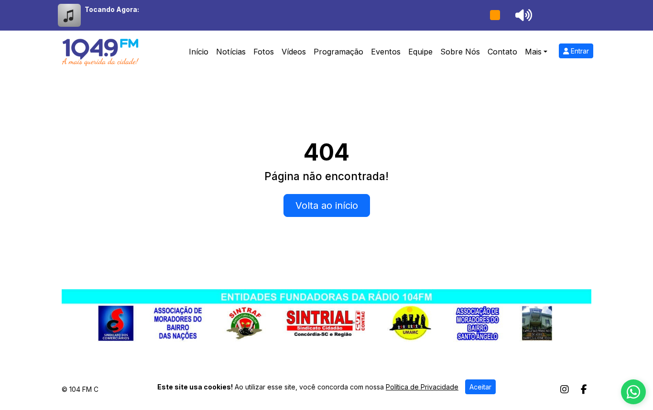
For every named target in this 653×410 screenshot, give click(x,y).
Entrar (579, 51)
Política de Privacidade (422, 387)
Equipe (420, 51)
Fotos (263, 51)
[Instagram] (564, 389)
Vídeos (294, 51)
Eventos (386, 51)
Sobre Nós (460, 51)
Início (198, 51)
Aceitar (480, 387)
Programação (338, 51)
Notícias (231, 51)
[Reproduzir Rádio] (494, 15)
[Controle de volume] (522, 15)
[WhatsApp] (633, 391)
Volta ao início (326, 205)
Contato (502, 51)
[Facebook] (584, 389)
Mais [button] (533, 51)
